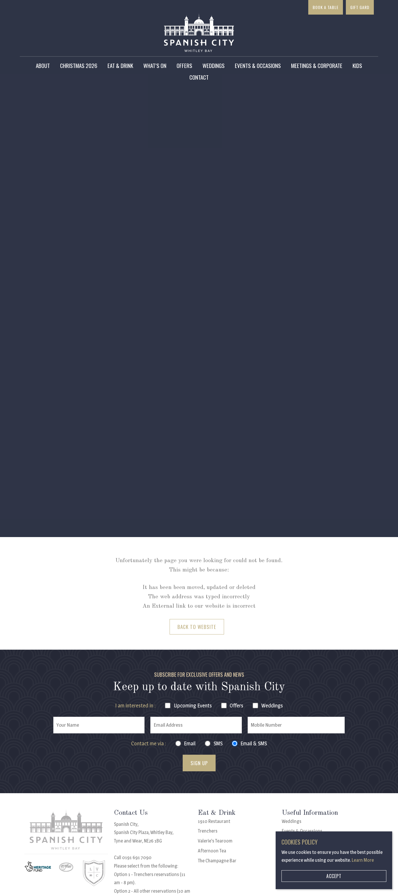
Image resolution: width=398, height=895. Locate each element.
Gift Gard (359, 7)
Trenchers (207, 831)
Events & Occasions (258, 65)
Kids (357, 65)
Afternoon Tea (212, 851)
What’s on (154, 65)
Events (193, 705)
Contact (199, 77)
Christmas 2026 (78, 65)
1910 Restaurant (214, 821)
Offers (184, 65)
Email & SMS (253, 743)
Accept (333, 876)
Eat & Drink (120, 65)
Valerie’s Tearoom (215, 841)
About (43, 65)
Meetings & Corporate (316, 65)
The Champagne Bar (217, 860)
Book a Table (326, 7)
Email (190, 743)
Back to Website (196, 626)
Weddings (213, 65)
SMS (218, 743)
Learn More (363, 860)
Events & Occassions (302, 831)
